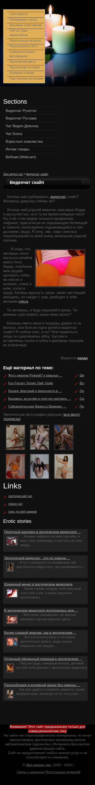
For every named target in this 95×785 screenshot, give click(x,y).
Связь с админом (30, 772)
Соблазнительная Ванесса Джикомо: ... (37, 406)
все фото (71, 414)
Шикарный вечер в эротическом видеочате (38, 584)
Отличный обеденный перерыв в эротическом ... (43, 659)
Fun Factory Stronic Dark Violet (30, 383)
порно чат (15, 504)
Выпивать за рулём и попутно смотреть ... (39, 398)
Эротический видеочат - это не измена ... (37, 558)
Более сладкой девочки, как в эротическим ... (40, 633)
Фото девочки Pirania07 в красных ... (35, 375)
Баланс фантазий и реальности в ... (35, 391)
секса (23, 301)
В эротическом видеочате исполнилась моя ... (41, 610)
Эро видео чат (13, 174)
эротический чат (20, 496)
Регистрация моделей (62, 772)
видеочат (58, 197)
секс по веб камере (22, 511)
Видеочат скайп (37, 174)
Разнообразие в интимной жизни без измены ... (42, 685)
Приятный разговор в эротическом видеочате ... (42, 532)
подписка (12, 419)
